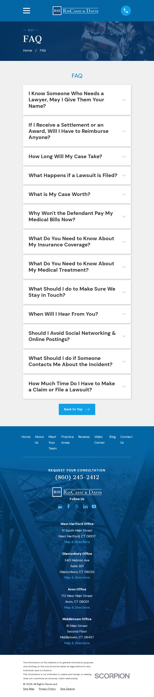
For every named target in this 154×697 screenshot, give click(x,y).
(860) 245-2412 (77, 477)
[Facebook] (68, 506)
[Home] (75, 10)
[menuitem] (28, 689)
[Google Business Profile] (60, 506)
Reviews (84, 437)
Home (25, 437)
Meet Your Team (52, 442)
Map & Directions (77, 542)
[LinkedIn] (85, 506)
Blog (112, 437)
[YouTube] (94, 506)
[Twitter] (77, 506)
